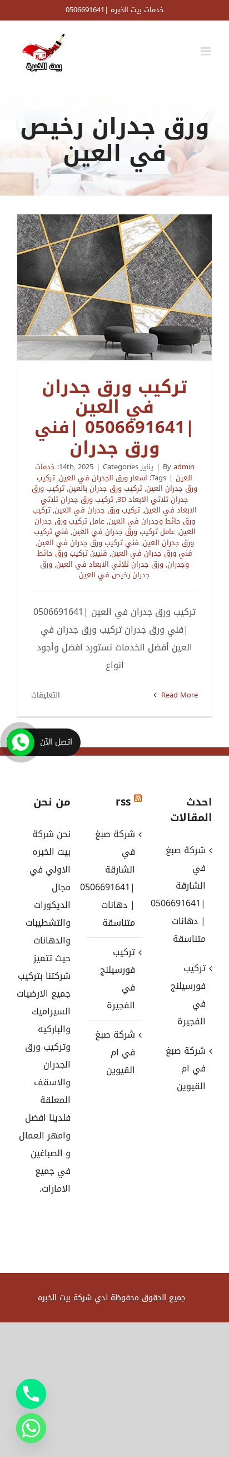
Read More (178, 695)
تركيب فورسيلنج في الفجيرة (117, 978)
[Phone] (31, 1394)
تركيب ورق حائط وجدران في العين (113, 515)
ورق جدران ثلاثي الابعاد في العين (109, 564)
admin (184, 467)
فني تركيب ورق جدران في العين (88, 543)
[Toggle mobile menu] (206, 51)
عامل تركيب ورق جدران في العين (123, 531)
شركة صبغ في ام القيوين (115, 1052)
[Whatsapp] (31, 1428)
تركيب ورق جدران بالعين (105, 488)
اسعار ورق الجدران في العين (103, 478)
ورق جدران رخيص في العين (95, 569)
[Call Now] (20, 742)
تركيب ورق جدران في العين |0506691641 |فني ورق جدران (114, 287)
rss (123, 802)
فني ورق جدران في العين (151, 553)
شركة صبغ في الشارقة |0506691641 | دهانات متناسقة (114, 878)
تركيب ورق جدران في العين (97, 510)
